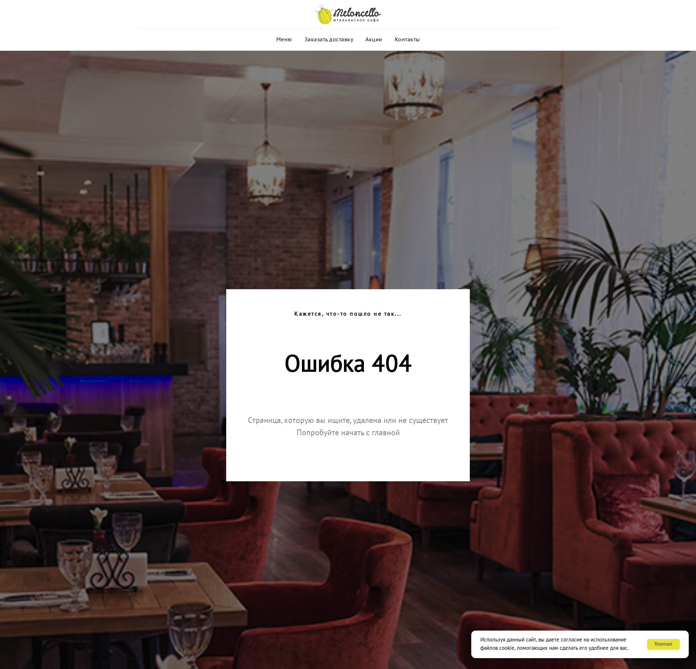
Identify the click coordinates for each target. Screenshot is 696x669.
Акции (373, 39)
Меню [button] (284, 39)
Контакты (407, 39)
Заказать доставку (328, 39)
